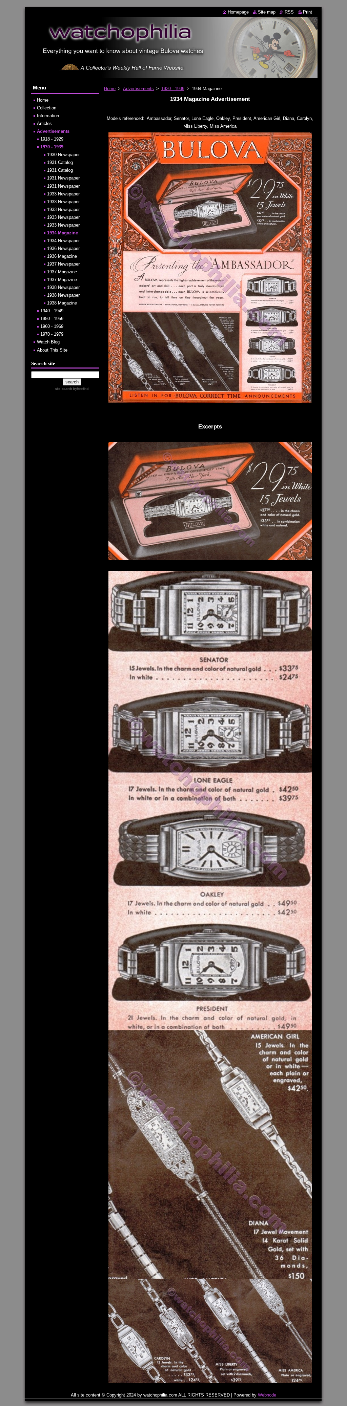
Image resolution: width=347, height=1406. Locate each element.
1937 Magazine (62, 271)
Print (307, 12)
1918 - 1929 (51, 139)
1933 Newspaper (63, 193)
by (80, 389)
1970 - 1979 (51, 334)
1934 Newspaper (63, 240)
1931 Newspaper (63, 178)
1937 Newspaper (63, 264)
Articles (44, 123)
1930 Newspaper (63, 154)
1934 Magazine (62, 232)
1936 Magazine (62, 256)
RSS (289, 12)
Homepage (238, 12)
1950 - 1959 (51, 318)
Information (48, 115)
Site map (266, 12)
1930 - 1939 (172, 88)
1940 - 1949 (51, 310)
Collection (46, 107)
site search (63, 389)
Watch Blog (48, 341)
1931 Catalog (60, 162)
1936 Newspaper (63, 248)
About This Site (52, 350)
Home (110, 88)
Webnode (267, 1395)
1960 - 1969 (51, 326)
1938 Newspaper (63, 287)
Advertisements (138, 88)
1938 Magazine (62, 303)
